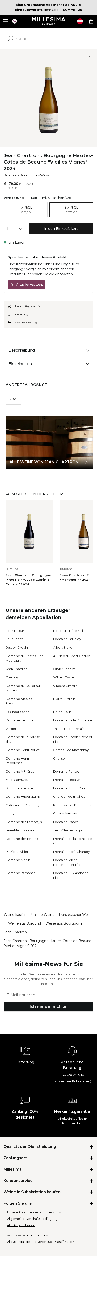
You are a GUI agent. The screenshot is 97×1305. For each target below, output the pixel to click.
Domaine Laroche (19, 720)
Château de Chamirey (22, 805)
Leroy (10, 813)
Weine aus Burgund (24, 923)
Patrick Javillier (17, 852)
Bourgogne (29, 175)
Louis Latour (15, 631)
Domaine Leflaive (66, 780)
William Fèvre (63, 677)
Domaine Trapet (65, 822)
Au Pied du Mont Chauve (72, 656)
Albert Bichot (63, 647)
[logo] (48, 21)
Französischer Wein (75, 914)
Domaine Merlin (18, 860)
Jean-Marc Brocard (20, 830)
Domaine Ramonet (20, 873)
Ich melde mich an (49, 1006)
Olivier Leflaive (64, 669)
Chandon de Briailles (69, 796)
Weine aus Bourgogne (64, 923)
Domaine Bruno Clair (69, 788)
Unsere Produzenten (23, 1212)
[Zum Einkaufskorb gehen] (91, 21)
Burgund (10, 175)
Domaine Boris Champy (71, 852)
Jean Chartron (16, 669)
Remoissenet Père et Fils (72, 805)
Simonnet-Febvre (19, 788)
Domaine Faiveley (67, 639)
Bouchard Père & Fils (69, 631)
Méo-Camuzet (17, 780)
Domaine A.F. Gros (20, 771)
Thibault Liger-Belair (68, 728)
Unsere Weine (42, 914)
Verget (11, 728)
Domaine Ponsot (66, 771)
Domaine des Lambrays (24, 822)
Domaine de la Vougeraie (72, 720)
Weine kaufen (15, 914)
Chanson (60, 758)
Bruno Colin (62, 712)
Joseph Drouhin (18, 647)
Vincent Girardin (65, 686)
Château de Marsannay (71, 750)
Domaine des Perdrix (22, 839)
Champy (12, 677)
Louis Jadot (14, 639)
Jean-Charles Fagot (68, 830)
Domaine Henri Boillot (23, 750)
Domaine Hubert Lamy (23, 796)
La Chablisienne (18, 712)
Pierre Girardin (64, 699)
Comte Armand (65, 813)
